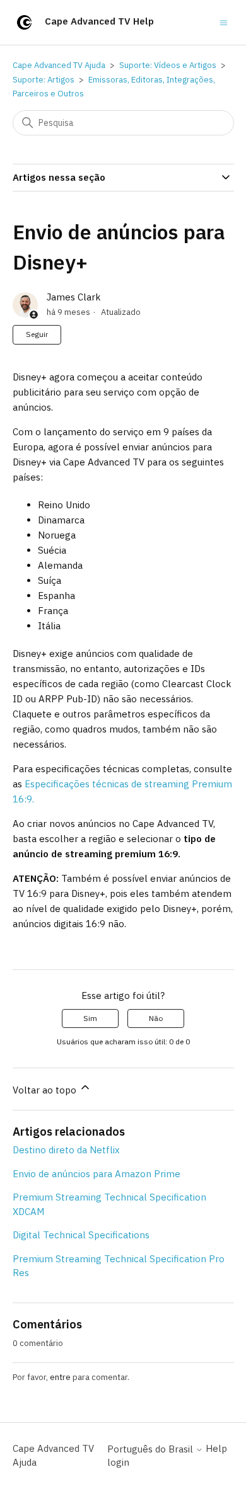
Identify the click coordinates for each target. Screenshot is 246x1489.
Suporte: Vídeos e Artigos (167, 65)
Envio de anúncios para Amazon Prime (96, 1174)
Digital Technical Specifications (81, 1235)
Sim (90, 1018)
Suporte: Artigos (43, 79)
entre (60, 1377)
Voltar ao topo (46, 1090)
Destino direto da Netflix (66, 1150)
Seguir (37, 334)
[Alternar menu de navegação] (224, 21)
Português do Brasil (151, 1449)
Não (156, 1018)
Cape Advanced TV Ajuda (59, 65)
